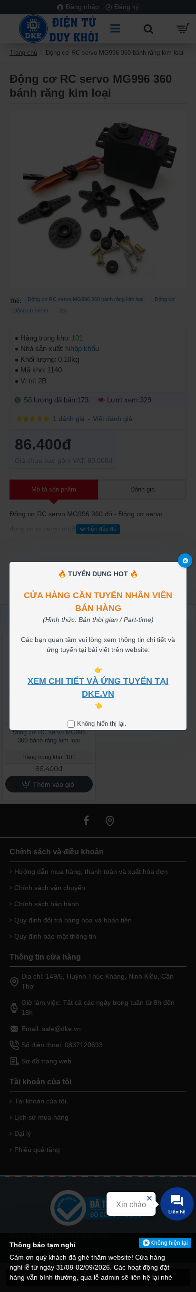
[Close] (185, 560)
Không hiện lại (169, 1243)
